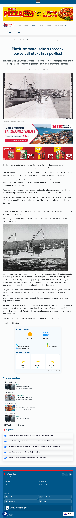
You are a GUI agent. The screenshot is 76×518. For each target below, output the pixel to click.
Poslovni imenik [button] (58, 25)
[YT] (10, 32)
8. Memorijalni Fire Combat (24, 397)
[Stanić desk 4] (38, 153)
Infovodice (40, 70)
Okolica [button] (40, 25)
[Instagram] (66, 474)
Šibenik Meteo (51, 371)
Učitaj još (8, 425)
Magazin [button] (32, 25)
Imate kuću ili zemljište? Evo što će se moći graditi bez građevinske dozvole (31, 441)
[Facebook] (4, 32)
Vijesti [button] (20, 25)
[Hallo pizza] (38, 13)
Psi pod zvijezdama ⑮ (22, 386)
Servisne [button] (48, 25)
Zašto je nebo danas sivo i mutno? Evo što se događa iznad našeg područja (31, 435)
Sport (26, 25)
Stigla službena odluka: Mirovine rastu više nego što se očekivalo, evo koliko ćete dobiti (35, 446)
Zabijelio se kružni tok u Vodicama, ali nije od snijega (24, 452)
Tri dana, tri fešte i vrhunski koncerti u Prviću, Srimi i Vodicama (27, 457)
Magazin (46, 70)
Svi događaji (19, 425)
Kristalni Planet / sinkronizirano (25, 408)
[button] (65, 25)
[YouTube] (70, 474)
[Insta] (7, 32)
